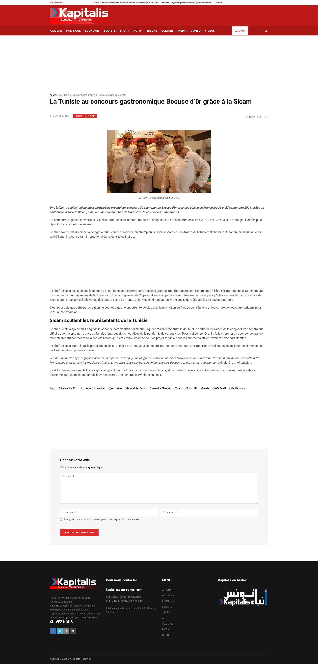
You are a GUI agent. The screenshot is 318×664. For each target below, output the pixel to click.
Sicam (179, 388)
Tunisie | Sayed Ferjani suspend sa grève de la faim (172, 2)
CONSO (79, 116)
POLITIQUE (168, 595)
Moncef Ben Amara (136, 388)
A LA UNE (167, 590)
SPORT (166, 612)
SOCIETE (167, 607)
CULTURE (167, 624)
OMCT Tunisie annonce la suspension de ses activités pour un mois (112, 2)
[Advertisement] (149, 265)
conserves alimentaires (93, 388)
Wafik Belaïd (220, 388)
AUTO (165, 618)
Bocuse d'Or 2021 (69, 388)
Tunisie (91, 116)
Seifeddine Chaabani (161, 388)
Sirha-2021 (192, 388)
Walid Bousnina (238, 388)
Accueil (53, 95)
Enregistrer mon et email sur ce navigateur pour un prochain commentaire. (102, 519)
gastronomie (116, 388)
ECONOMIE (168, 601)
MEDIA (166, 629)
